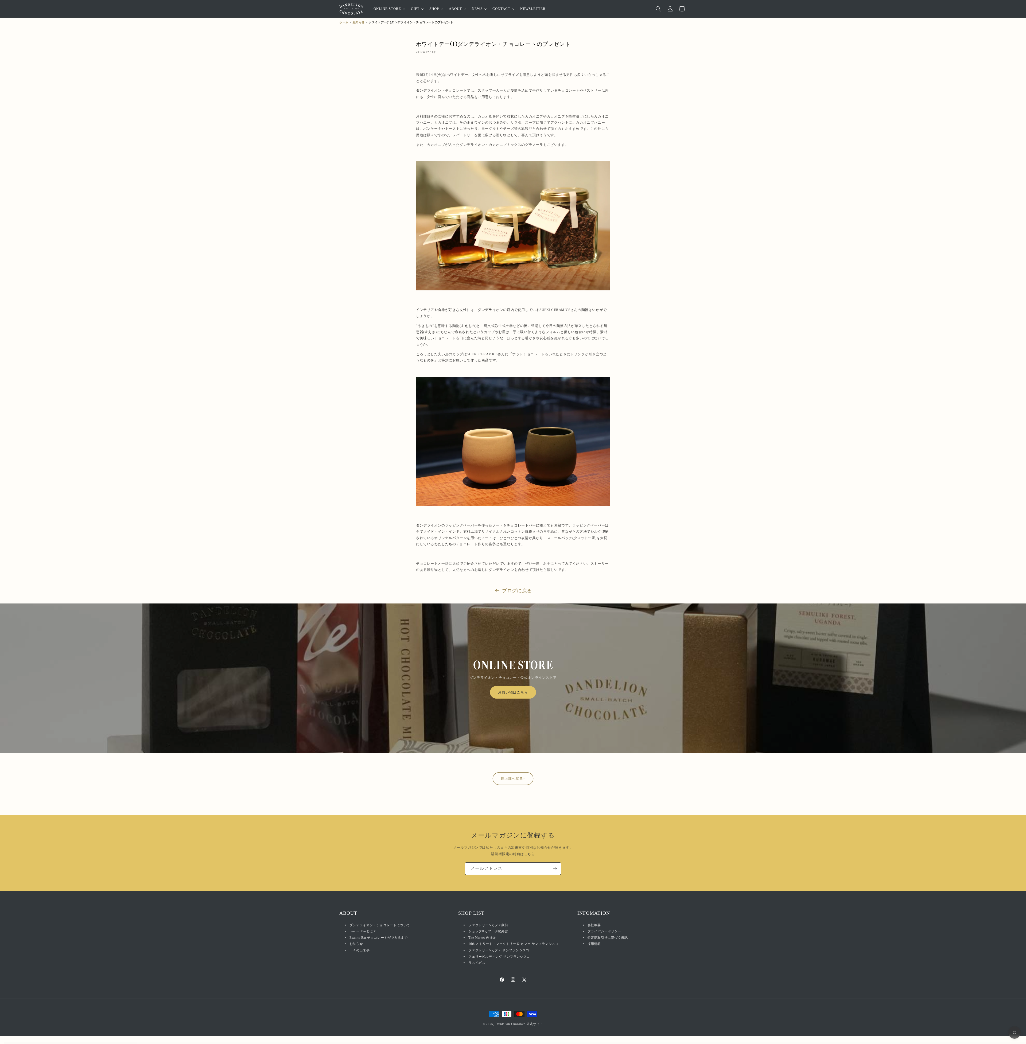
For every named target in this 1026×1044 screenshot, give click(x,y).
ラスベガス (476, 963)
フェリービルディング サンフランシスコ (499, 957)
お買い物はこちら (513, 692)
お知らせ (358, 22)
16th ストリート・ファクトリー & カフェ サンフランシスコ (513, 944)
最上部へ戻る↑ (513, 779)
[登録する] (555, 868)
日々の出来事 (359, 950)
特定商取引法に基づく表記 (608, 938)
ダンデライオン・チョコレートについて (379, 925)
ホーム (344, 22)
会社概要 (594, 925)
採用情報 (594, 944)
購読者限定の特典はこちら (513, 854)
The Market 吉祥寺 (482, 938)
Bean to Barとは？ (362, 931)
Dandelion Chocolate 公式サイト (519, 1024)
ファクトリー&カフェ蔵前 (488, 925)
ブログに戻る (517, 590)
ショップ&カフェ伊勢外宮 (488, 931)
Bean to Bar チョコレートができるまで (378, 938)
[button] (658, 9)
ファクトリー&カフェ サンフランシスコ (498, 950)
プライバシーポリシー (604, 931)
